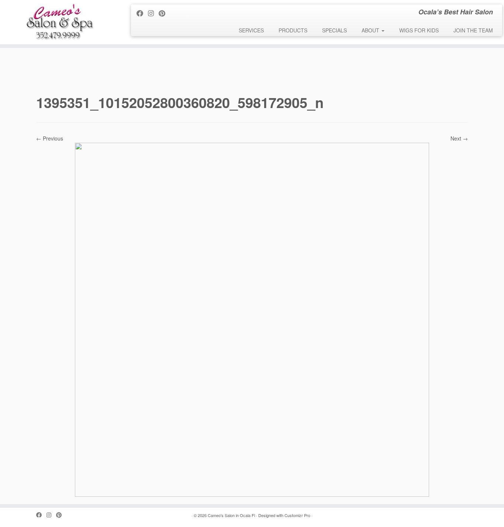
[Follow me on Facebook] (142, 13)
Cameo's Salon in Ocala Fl (231, 515)
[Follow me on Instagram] (153, 13)
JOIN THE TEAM (473, 30)
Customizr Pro (297, 515)
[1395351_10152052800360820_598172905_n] (252, 319)
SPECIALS (334, 30)
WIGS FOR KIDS (419, 30)
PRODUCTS (293, 30)
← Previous (49, 138)
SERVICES (251, 30)
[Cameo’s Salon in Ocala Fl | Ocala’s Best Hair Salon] (58, 22)
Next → (459, 138)
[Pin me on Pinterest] (164, 13)
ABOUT (371, 30)
